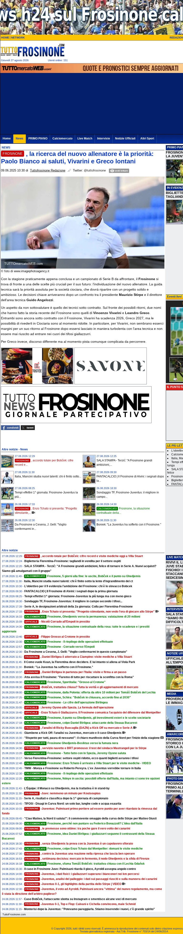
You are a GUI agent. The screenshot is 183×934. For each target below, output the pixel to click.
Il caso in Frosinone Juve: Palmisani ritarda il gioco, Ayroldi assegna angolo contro (80, 869)
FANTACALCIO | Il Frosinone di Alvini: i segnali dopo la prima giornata (71, 591)
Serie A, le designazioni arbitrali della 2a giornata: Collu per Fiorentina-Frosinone (78, 606)
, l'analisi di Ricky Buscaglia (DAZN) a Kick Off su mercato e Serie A (78, 728)
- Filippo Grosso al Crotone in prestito (57, 636)
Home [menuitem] (7, 138)
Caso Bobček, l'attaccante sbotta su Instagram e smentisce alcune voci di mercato (80, 899)
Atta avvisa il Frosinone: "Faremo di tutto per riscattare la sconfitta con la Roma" (79, 677)
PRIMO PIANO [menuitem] (37, 138)
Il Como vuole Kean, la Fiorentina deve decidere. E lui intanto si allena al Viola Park (79, 662)
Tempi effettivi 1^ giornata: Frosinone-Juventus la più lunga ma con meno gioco (77, 596)
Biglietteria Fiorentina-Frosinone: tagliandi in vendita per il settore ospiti (72, 561)
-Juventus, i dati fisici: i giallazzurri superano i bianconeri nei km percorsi (82, 874)
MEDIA (171, 694)
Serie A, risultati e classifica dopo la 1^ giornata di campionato (66, 798)
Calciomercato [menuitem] (62, 138)
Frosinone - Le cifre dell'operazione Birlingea (66, 702)
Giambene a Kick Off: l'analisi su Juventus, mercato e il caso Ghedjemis (73, 733)
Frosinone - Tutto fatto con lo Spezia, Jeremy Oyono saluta (75, 753)
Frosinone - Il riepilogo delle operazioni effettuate (69, 641)
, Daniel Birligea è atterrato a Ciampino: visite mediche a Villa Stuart (78, 656)
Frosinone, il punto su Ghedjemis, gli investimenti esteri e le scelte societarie (88, 717)
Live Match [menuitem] (84, 138)
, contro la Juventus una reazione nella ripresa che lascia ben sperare (80, 853)
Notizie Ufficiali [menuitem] (125, 138)
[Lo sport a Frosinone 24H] (32, 50)
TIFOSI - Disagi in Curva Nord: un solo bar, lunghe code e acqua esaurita (72, 803)
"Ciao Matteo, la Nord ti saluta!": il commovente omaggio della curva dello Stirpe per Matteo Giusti (90, 818)
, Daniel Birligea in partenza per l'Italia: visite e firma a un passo (75, 672)
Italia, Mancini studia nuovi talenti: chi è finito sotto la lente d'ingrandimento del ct (78, 581)
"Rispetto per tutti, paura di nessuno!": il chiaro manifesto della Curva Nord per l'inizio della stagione (92, 738)
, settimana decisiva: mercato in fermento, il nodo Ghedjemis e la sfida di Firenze (87, 858)
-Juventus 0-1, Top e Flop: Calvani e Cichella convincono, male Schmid (80, 904)
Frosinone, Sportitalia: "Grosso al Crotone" (65, 682)
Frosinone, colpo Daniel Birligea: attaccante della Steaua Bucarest (81, 722)
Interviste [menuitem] (103, 138)
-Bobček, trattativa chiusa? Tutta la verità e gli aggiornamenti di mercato (81, 687)
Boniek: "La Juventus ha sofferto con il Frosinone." (129, 524)
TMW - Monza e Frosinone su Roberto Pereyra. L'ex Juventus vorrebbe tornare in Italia (82, 768)
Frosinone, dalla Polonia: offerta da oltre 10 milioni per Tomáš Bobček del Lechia (90, 692)
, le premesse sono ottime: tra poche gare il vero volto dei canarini (77, 828)
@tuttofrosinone (95, 170)
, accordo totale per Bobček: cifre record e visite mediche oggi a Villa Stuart (84, 556)
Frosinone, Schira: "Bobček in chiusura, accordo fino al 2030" (78, 697)
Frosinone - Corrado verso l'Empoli (60, 646)
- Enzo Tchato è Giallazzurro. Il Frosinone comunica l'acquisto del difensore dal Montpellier (93, 712)
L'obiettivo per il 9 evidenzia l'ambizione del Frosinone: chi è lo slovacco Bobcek (78, 586)
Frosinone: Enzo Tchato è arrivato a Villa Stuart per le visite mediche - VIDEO (88, 763)
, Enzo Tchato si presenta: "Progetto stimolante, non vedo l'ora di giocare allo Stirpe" (90, 611)
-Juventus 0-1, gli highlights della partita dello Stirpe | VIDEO (73, 884)
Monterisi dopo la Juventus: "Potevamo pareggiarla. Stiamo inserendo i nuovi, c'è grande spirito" (89, 909)
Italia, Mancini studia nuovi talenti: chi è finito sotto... (48, 476)
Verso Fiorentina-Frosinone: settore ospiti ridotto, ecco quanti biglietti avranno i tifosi (81, 758)
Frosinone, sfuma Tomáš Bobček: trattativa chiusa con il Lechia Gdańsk (85, 863)
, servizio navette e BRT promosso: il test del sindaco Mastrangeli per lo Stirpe (86, 748)
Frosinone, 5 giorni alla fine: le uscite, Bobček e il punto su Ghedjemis (83, 576)
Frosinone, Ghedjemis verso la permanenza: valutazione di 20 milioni (82, 616)
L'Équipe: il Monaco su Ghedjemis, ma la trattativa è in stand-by (67, 788)
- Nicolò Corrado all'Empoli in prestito (57, 621)
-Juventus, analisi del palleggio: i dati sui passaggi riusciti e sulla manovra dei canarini (91, 879)
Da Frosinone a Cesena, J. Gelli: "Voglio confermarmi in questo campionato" (75, 651)
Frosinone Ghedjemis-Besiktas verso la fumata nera (71, 743)
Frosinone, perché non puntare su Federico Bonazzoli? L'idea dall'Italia (83, 823)
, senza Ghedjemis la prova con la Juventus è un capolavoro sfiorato (79, 843)
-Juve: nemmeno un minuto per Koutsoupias (63, 793)
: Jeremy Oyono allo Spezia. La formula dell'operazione (69, 707)
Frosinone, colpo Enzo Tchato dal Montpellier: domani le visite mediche (84, 848)
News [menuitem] (19, 138)
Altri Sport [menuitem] (147, 138)
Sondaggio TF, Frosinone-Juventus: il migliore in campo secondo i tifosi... (73, 601)
